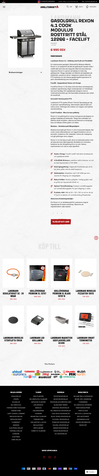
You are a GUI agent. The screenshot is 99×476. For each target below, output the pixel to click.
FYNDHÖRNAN (83, 402)
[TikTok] (55, 457)
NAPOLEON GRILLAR (16, 416)
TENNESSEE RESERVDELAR (60, 422)
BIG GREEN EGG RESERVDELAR (61, 410)
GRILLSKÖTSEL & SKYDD (38, 422)
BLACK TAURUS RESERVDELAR (60, 416)
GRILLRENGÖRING (38, 410)
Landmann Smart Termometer (86, 339)
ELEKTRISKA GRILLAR (16, 428)
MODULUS (38, 408)
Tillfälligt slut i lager (60, 222)
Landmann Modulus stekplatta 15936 (13, 339)
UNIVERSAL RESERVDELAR (60, 408)
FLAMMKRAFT (16, 422)
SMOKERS (16, 425)
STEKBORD (38, 413)
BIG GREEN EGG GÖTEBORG (83, 405)
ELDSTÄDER (16, 437)
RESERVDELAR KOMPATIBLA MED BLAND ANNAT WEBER (60, 403)
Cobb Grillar (16, 439)
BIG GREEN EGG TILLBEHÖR (38, 399)
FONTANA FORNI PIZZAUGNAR (16, 408)
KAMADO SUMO (16, 410)
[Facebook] (44, 457)
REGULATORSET (38, 425)
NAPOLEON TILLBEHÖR (38, 402)
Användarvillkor (83, 419)
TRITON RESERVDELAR (60, 396)
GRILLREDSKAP (38, 405)
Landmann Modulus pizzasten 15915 (86, 292)
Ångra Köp (83, 425)
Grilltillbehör (38, 396)
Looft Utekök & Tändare (16, 413)
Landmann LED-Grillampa (37, 339)
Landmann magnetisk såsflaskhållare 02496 (62, 341)
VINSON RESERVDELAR (60, 431)
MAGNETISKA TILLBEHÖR (38, 416)
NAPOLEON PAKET (16, 419)
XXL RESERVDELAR (61, 434)
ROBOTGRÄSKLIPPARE (83, 408)
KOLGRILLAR (16, 402)
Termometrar (38, 419)
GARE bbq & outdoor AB (68, 1)
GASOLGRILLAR (16, 396)
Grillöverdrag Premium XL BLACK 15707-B (62, 294)
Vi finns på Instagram (47, 1)
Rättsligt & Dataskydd (83, 413)
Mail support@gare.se (89, 1)
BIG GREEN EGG (16, 405)
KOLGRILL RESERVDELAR (61, 425)
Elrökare (16, 434)
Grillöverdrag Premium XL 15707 (37, 292)
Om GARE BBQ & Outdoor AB (83, 396)
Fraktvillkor (83, 410)
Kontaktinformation (83, 422)
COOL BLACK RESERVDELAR (61, 413)
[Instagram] (49, 457)
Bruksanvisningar (16, 72)
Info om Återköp (83, 416)
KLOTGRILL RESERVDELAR (60, 419)
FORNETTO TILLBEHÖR (38, 431)
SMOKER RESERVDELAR (60, 428)
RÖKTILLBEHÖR (38, 428)
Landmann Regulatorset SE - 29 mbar (13, 294)
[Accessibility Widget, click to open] (96, 238)
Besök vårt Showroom (83, 399)
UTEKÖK (16, 399)
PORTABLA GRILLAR (16, 431)
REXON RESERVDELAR (61, 399)
